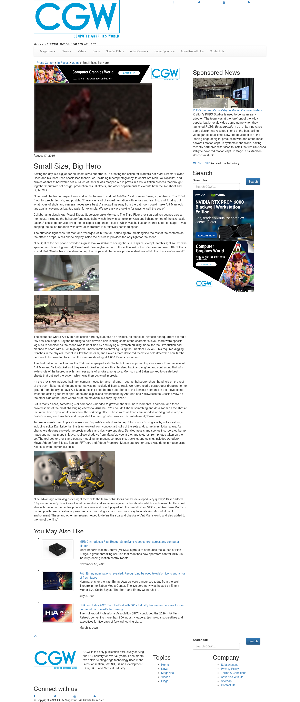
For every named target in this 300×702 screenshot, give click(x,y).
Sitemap (226, 681)
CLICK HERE (201, 163)
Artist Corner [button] (138, 51)
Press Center (45, 62)
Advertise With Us (192, 51)
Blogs (96, 51)
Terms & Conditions (233, 673)
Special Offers (115, 51)
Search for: (200, 180)
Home (165, 664)
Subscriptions (229, 664)
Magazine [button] (46, 51)
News (164, 669)
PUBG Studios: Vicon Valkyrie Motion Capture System (227, 110)
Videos (82, 51)
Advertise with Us (232, 677)
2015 (76, 62)
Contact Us (217, 51)
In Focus (63, 62)
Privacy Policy (230, 669)
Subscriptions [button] (163, 51)
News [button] (66, 51)
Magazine (167, 673)
